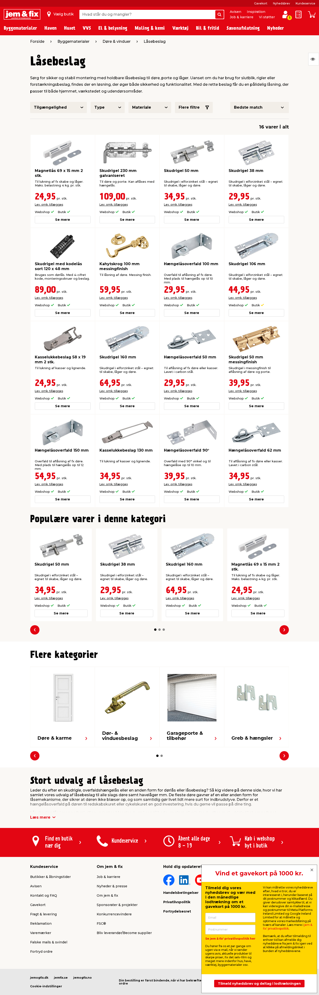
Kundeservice (305, 3)
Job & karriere (241, 17)
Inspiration (256, 12)
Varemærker (40, 933)
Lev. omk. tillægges (49, 204)
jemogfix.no (82, 977)
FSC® (101, 923)
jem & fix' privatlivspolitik (287, 926)
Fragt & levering (43, 914)
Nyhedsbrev (281, 3)
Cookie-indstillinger (46, 986)
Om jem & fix (107, 895)
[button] (155, 629)
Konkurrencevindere (114, 914)
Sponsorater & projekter (117, 905)
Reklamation (41, 923)
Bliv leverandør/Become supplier (124, 933)
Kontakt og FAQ (43, 895)
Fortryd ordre (41, 951)
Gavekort (260, 3)
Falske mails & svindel (48, 942)
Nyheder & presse (112, 886)
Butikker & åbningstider (50, 877)
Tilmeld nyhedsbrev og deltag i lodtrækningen (259, 983)
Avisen (235, 12)
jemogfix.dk (39, 977)
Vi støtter (267, 17)
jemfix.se (61, 977)
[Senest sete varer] (313, 59)
